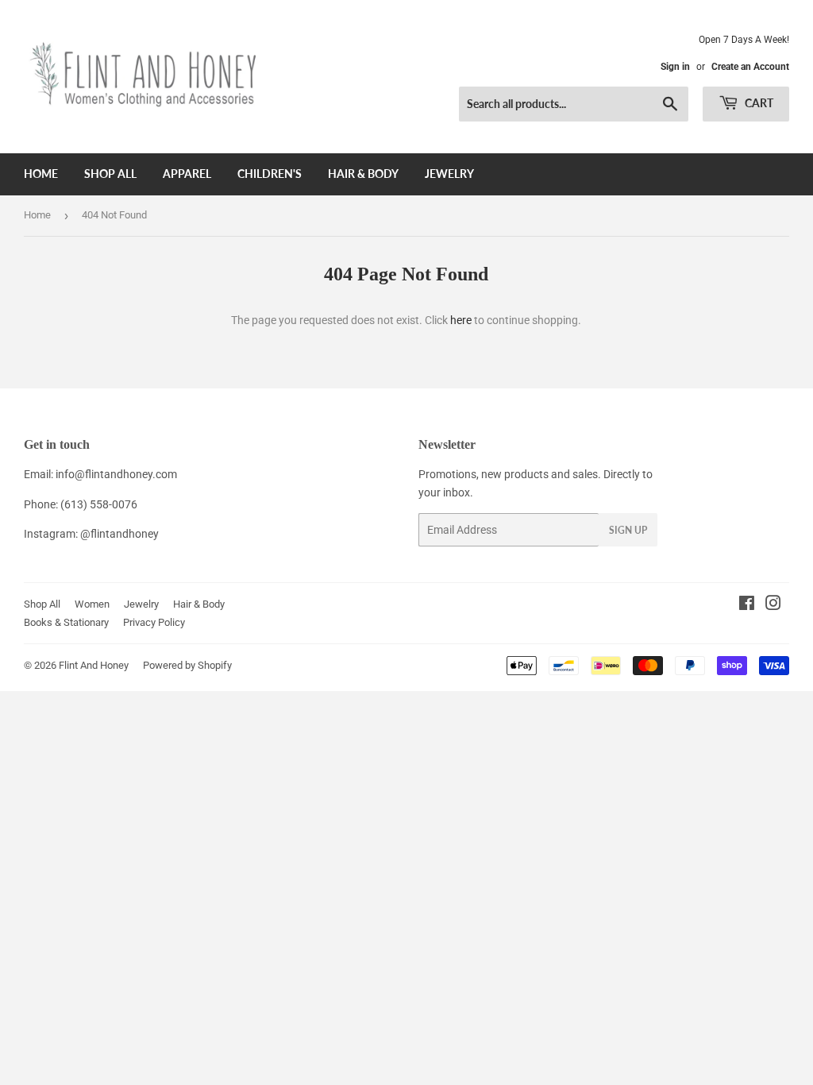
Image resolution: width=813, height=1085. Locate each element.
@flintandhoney (119, 533)
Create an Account (750, 66)
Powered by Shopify (187, 665)
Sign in (675, 66)
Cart (757, 103)
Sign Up (628, 530)
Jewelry (449, 173)
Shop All (110, 173)
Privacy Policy (154, 622)
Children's (269, 173)
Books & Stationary (66, 622)
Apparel (187, 173)
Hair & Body (363, 173)
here (461, 320)
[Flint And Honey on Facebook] (746, 605)
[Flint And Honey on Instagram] (773, 605)
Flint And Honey (94, 665)
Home (41, 173)
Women (92, 604)
